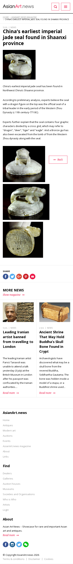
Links (6, 456)
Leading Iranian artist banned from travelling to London (18, 339)
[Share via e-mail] (32, 276)
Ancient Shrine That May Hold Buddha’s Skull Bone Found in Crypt (51, 342)
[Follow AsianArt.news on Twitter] (19, 544)
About (6, 451)
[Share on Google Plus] (19, 276)
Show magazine (12, 294)
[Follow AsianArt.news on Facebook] (5, 544)
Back (60, 159)
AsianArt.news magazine (17, 446)
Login (6, 509)
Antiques (8, 425)
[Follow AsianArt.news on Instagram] (12, 544)
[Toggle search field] (55, 6)
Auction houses (11, 483)
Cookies (48, 559)
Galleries (8, 478)
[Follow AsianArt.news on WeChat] (26, 544)
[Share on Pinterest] (26, 276)
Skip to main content (22, 2)
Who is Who (9, 499)
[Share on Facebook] (5, 276)
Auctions (8, 435)
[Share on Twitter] (12, 276)
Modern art (9, 430)
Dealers (7, 473)
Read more (9, 535)
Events (6, 441)
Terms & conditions (14, 559)
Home (6, 420)
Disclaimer (34, 559)
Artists (6, 504)
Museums (8, 489)
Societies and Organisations (19, 494)
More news (13, 290)
